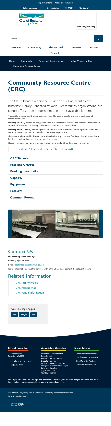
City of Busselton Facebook (86, 353)
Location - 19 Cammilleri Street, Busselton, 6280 (45, 149)
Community (34, 47)
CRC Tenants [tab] (19, 158)
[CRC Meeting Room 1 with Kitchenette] (34, 224)
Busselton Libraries (48, 361)
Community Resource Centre (26, 65)
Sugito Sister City (48, 370)
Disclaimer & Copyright (17, 392)
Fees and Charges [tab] (22, 165)
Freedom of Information (63, 392)
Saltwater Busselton (49, 368)
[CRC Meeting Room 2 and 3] (77, 224)
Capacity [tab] (16, 178)
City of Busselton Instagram (87, 357)
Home (12, 60)
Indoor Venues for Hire (81, 60)
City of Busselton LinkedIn (86, 364)
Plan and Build (56, 47)
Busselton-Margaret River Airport (54, 363)
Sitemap (48, 392)
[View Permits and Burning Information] (86, 19)
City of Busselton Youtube (86, 361)
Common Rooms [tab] (22, 197)
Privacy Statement (35, 392)
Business (76, 47)
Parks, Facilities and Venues (51, 60)
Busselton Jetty (47, 356)
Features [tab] (16, 191)
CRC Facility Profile (27, 282)
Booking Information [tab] (24, 171)
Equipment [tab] (17, 184)
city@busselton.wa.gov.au (21, 361)
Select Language (30, 7)
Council (55, 53)
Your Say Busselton (48, 372)
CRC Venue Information (30, 292)
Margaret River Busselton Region (54, 365)
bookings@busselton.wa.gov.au (29, 264)
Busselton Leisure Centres (51, 358)
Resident (16, 47)
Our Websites (53, 7)
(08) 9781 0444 (17, 364)
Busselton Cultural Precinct (52, 353)
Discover (93, 47)
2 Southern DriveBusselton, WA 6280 (16, 354)
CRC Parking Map (26, 288)
